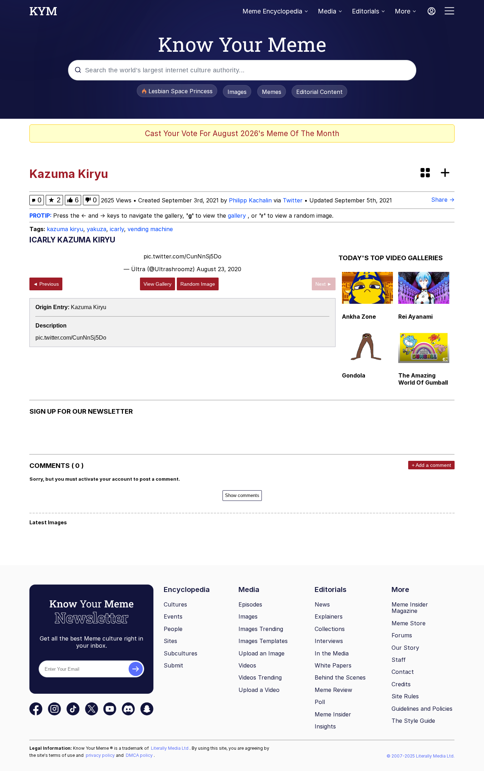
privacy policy (101, 755)
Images (237, 91)
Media (327, 11)
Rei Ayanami (415, 316)
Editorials (365, 11)
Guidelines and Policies (422, 708)
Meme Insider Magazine (410, 607)
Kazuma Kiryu (88, 307)
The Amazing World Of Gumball (423, 379)
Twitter (293, 200)
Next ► (323, 284)
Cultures (175, 604)
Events (173, 616)
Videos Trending (260, 677)
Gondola (353, 375)
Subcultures (180, 653)
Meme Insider (333, 714)
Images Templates (263, 641)
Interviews (329, 641)
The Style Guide (413, 720)
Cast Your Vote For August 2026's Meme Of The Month (242, 133)
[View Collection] (426, 173)
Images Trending (260, 629)
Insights (325, 726)
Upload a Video (259, 690)
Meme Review (333, 690)
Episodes (250, 604)
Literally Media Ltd (170, 748)
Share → (443, 199)
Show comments (242, 495)
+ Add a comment (431, 465)
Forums (402, 635)
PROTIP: (41, 215)
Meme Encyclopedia (272, 11)
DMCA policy (140, 755)
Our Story (405, 647)
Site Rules (405, 696)
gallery (238, 215)
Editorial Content (319, 91)
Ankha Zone (359, 316)
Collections (330, 629)
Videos (247, 665)
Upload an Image (261, 653)
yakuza (96, 229)
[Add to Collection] (446, 173)
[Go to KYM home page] (43, 13)
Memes (271, 91)
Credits (401, 684)
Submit (173, 665)
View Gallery (157, 284)
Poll (320, 702)
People (173, 629)
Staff (399, 660)
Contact (403, 672)
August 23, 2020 (219, 269)
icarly (117, 229)
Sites (170, 641)
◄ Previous (46, 284)
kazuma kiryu (65, 229)
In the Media (332, 653)
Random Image (197, 284)
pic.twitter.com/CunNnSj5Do (182, 256)
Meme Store (409, 623)
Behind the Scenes (340, 677)
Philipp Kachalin (250, 200)
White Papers (333, 665)
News (322, 604)
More (402, 11)
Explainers (329, 616)
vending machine (150, 229)
